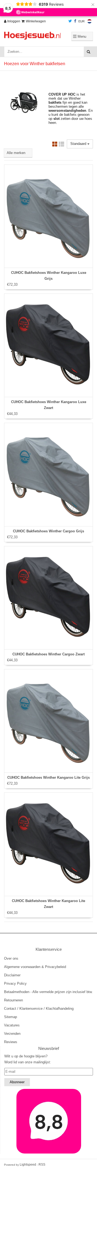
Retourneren (13, 1000)
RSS (42, 1164)
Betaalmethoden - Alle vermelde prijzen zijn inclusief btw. (48, 992)
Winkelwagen (36, 21)
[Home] (32, 36)
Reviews (10, 1042)
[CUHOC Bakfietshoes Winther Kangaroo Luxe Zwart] (48, 345)
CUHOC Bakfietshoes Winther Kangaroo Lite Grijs (48, 777)
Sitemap (10, 1017)
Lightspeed (28, 1164)
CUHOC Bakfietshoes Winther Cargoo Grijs (48, 531)
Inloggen (13, 21)
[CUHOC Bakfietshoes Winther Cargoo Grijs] (48, 474)
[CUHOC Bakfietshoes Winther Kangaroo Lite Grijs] (48, 721)
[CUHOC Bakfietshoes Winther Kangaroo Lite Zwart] (48, 844)
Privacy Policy (15, 983)
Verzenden (12, 1034)
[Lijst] (61, 145)
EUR (81, 21)
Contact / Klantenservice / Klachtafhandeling (39, 1009)
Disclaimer (12, 975)
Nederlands (89, 21)
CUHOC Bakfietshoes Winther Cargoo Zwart (48, 654)
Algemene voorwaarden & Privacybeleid (35, 967)
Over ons (11, 958)
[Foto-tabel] (55, 145)
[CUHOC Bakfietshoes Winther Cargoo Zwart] (48, 597)
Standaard (78, 144)
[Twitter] (70, 21)
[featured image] (48, 1121)
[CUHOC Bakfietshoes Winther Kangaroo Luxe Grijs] (48, 216)
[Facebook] (75, 21)
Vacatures (12, 1025)
